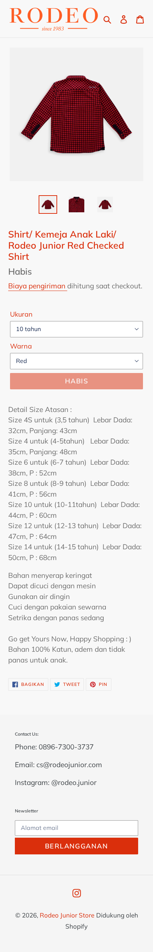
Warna (21, 346)
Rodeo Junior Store (67, 915)
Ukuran (21, 314)
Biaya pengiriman (37, 285)
